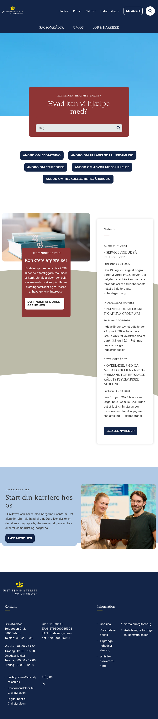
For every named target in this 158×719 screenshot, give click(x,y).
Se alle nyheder (120, 431)
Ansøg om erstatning (42, 155)
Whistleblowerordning (107, 661)
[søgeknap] (118, 128)
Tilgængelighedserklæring (106, 645)
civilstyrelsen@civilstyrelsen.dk (22, 679)
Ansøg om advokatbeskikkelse (102, 167)
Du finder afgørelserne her (44, 303)
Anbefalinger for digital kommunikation (138, 632)
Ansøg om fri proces (45, 167)
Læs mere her (20, 538)
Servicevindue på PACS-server (120, 254)
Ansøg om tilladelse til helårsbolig (78, 179)
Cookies (105, 624)
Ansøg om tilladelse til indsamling (102, 155)
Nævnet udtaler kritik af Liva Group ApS (124, 311)
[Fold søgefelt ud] (150, 11)
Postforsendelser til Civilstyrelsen (21, 690)
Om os (78, 27)
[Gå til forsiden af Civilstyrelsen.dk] (11, 11)
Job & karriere (106, 27)
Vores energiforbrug (137, 624)
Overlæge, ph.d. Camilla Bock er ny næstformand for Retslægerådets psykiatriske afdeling (125, 374)
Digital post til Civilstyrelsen (17, 701)
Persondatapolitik (108, 632)
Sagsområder (51, 27)
